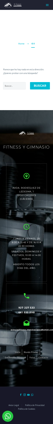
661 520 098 (26, 312)
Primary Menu (47, 5)
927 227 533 (26, 307)
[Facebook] (21, 395)
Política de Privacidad (34, 405)
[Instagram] (24, 395)
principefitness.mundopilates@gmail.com (26, 330)
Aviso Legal (14, 405)
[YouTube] (28, 395)
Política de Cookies (26, 409)
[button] (26, 176)
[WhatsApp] (32, 395)
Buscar (40, 85)
